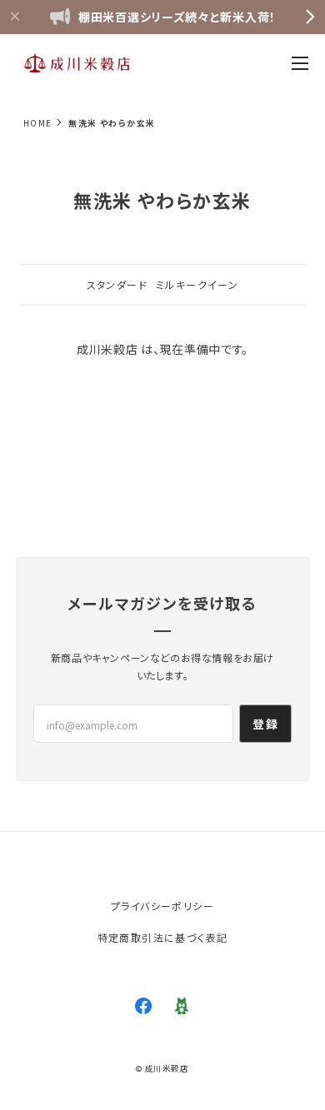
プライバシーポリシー (162, 905)
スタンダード (117, 284)
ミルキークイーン (197, 284)
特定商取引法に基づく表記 (163, 937)
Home (37, 122)
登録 (265, 723)
